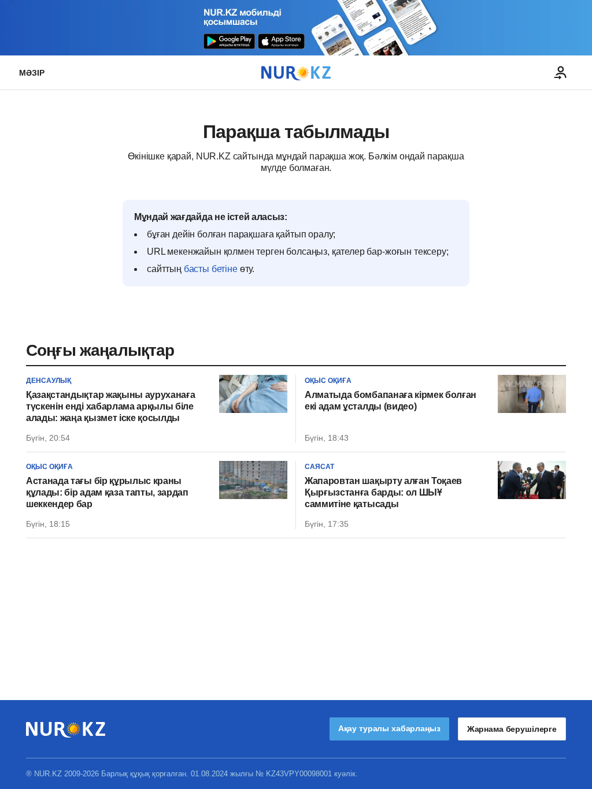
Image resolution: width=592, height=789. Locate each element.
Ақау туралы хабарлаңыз (389, 728)
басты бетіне (211, 269)
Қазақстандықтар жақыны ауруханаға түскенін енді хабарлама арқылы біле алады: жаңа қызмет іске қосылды (110, 406)
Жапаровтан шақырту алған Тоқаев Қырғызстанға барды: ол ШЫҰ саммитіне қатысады (383, 492)
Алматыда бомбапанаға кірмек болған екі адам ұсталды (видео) (390, 400)
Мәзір (31, 72)
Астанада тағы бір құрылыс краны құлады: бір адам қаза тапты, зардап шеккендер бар (107, 492)
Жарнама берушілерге (512, 729)
